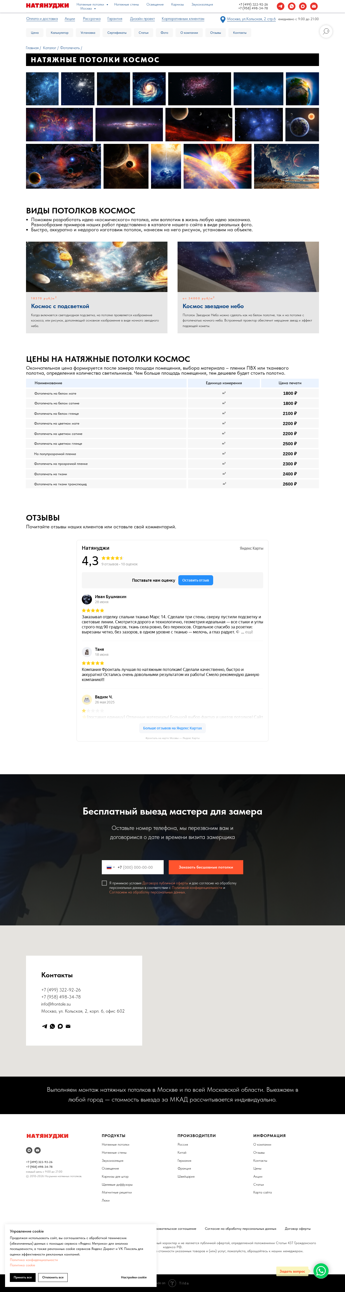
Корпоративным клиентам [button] (183, 18)
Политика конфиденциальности (34, 1260)
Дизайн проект (142, 18)
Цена (35, 33)
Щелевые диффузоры (117, 1184)
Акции (257, 1176)
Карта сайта (262, 1192)
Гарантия (114, 18)
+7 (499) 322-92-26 (253, 4)
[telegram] (280, 6)
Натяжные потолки (91, 4)
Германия (184, 1160)
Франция (184, 1168)
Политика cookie (22, 1265)
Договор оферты (298, 1228)
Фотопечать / (71, 47)
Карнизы (177, 4)
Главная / (33, 47)
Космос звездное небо (213, 306)
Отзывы (215, 33)
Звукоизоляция (202, 4)
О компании (189, 33)
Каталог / (51, 47)
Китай (182, 1152)
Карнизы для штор (115, 1176)
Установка (88, 33)
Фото (164, 33)
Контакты (240, 33)
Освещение (155, 4)
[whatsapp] (291, 6)
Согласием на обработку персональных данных (147, 892)
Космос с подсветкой (60, 306)
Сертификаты (117, 33)
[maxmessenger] (303, 6)
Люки (106, 1200)
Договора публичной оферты (165, 883)
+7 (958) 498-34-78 (253, 8)
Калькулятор (59, 33)
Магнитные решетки (117, 1192)
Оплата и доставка (42, 18)
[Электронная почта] (314, 6)
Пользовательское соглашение (172, 1228)
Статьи (144, 33)
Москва (86, 8)
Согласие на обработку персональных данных (240, 1228)
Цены (257, 1168)
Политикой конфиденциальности (197, 887)
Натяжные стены (126, 4)
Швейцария (186, 1176)
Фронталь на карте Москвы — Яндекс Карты (172, 738)
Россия (183, 1144)
